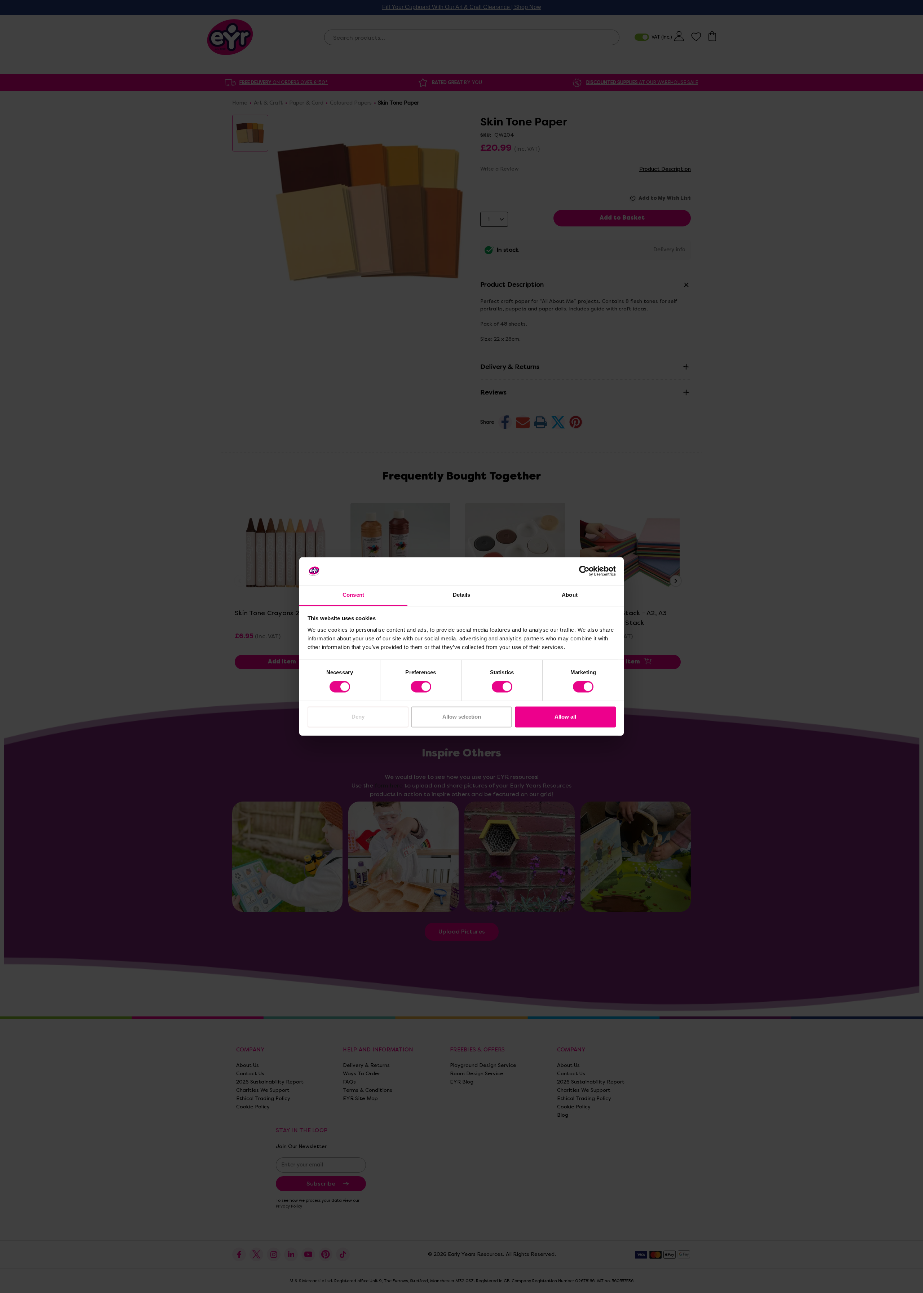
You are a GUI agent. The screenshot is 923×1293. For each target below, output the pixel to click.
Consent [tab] (353, 595)
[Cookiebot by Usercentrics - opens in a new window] (584, 571)
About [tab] (570, 595)
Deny (358, 717)
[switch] (421, 687)
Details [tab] (462, 595)
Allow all (565, 717)
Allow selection (461, 717)
